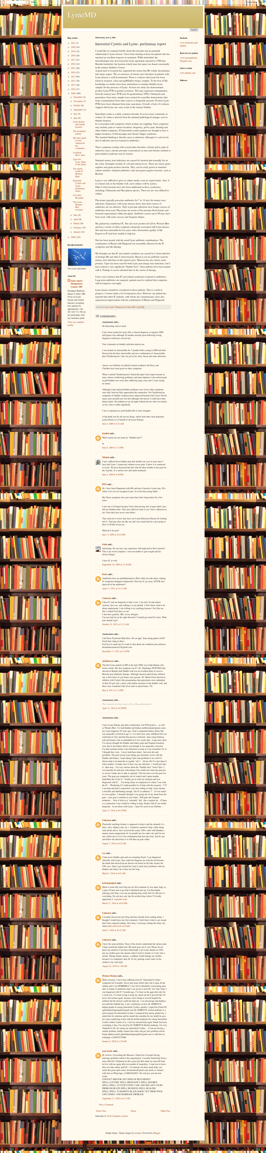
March (77, 223)
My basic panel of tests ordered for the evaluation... (79, 143)
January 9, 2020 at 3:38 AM (114, 1041)
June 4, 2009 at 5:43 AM (113, 423)
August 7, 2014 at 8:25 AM (114, 843)
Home (133, 1110)
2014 (73, 72)
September (78, 109)
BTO (104, 484)
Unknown (106, 598)
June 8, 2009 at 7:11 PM (112, 447)
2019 (73, 51)
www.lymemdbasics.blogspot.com (189, 59)
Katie (104, 574)
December (78, 97)
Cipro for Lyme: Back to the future (79, 162)
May (76, 215)
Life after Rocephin (78, 196)
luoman (138, 1132)
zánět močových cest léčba (118, 925)
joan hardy (107, 1051)
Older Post (165, 1110)
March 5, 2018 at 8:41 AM (113, 873)
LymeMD (82, 14)
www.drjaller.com (187, 72)
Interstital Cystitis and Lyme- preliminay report (79, 185)
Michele (105, 457)
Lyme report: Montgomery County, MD (77, 283)
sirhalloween (108, 661)
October (77, 105)
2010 (73, 89)
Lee (103, 853)
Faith (104, 544)
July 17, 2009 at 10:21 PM (113, 534)
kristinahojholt (109, 883)
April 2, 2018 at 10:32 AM (113, 930)
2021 (73, 42)
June (76, 117)
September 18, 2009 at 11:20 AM (116, 564)
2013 (73, 76)
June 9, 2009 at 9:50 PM (112, 474)
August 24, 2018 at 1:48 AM (114, 966)
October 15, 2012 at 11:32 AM (115, 624)
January (77, 231)
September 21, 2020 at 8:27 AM (116, 1098)
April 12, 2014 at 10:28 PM (114, 708)
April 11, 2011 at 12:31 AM (114, 588)
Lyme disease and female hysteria (79, 124)
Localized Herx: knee (79, 154)
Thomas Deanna (109, 975)
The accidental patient (79, 132)
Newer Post (101, 1110)
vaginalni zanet (120, 899)
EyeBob (105, 433)
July (76, 113)
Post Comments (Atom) (117, 1115)
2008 (73, 237)
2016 (73, 63)
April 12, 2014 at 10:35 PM (114, 810)
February (78, 227)
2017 (73, 59)
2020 (73, 47)
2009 (73, 93)
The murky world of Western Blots (78, 172)
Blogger (156, 1132)
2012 (73, 80)
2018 (73, 55)
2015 (73, 68)
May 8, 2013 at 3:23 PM (112, 690)
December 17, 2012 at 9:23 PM (115, 651)
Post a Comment (106, 1104)
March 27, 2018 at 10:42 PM (114, 903)
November (78, 101)
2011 (73, 84)
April (76, 219)
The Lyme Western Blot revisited (78, 205)
